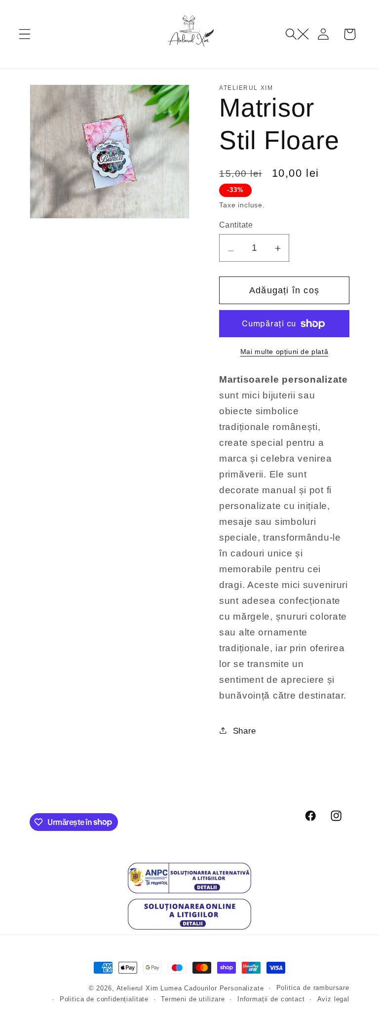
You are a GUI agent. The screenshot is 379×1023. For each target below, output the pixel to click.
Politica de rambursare (312, 987)
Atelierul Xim (137, 988)
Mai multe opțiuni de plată (284, 351)
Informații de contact (271, 999)
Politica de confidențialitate (104, 999)
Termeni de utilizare (193, 999)
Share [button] (244, 731)
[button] (25, 34)
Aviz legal (333, 999)
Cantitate (236, 225)
